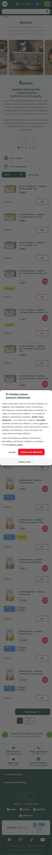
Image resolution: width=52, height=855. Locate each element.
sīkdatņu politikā (16, 444)
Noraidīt (12, 452)
